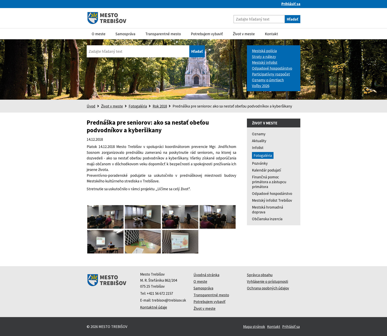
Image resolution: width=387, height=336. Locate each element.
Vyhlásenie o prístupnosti (267, 281)
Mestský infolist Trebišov (272, 200)
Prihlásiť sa (290, 3)
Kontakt (271, 33)
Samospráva (125, 33)
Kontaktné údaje (153, 307)
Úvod (91, 106)
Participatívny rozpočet (271, 74)
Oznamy (258, 133)
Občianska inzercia (267, 218)
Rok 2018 (160, 106)
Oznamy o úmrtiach (268, 80)
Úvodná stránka (206, 274)
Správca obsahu (260, 274)
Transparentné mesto (163, 33)
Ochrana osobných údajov (268, 288)
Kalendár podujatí (266, 170)
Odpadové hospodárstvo (272, 68)
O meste (98, 33)
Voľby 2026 (260, 85)
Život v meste (244, 33)
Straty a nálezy (264, 56)
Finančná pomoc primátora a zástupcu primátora (269, 182)
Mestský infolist (264, 62)
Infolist (257, 147)
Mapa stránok (254, 326)
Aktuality (259, 140)
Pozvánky (260, 163)
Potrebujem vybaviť (207, 33)
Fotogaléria (138, 106)
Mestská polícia (264, 50)
